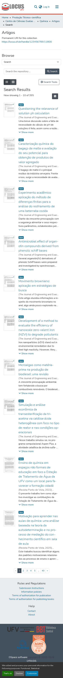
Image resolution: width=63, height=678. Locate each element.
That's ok (8, 673)
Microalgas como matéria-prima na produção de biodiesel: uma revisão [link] (36, 369)
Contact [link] (32, 611)
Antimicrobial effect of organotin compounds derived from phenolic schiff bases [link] (39, 246)
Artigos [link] (56, 21)
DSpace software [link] (18, 657)
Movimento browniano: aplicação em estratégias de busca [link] (37, 285)
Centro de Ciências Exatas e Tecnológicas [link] (21, 21)
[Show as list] (7, 82)
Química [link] (44, 21)
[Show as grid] (13, 82)
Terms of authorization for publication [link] (31, 595)
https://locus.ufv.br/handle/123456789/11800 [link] (27, 41)
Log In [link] (46, 7)
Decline (19, 673)
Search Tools (50, 82)
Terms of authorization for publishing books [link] (31, 599)
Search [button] (53, 71)
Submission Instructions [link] (31, 588)
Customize (32, 673)
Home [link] (5, 17)
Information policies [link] (31, 591)
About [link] (31, 614)
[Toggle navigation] (57, 7)
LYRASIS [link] (31, 661)
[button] (13, 7)
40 (43, 570)
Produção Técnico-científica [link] (26, 17)
